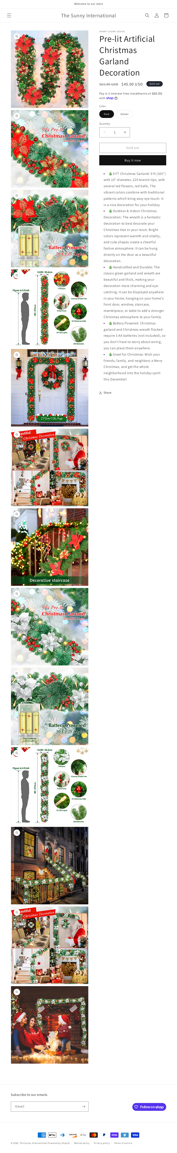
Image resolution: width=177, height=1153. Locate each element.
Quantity (104, 124)
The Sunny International (33, 1143)
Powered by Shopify (59, 1143)
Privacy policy (102, 1143)
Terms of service (123, 1143)
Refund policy (82, 1143)
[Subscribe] (83, 1106)
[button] (9, 15)
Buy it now (133, 160)
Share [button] (108, 393)
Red (109, 115)
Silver (126, 115)
